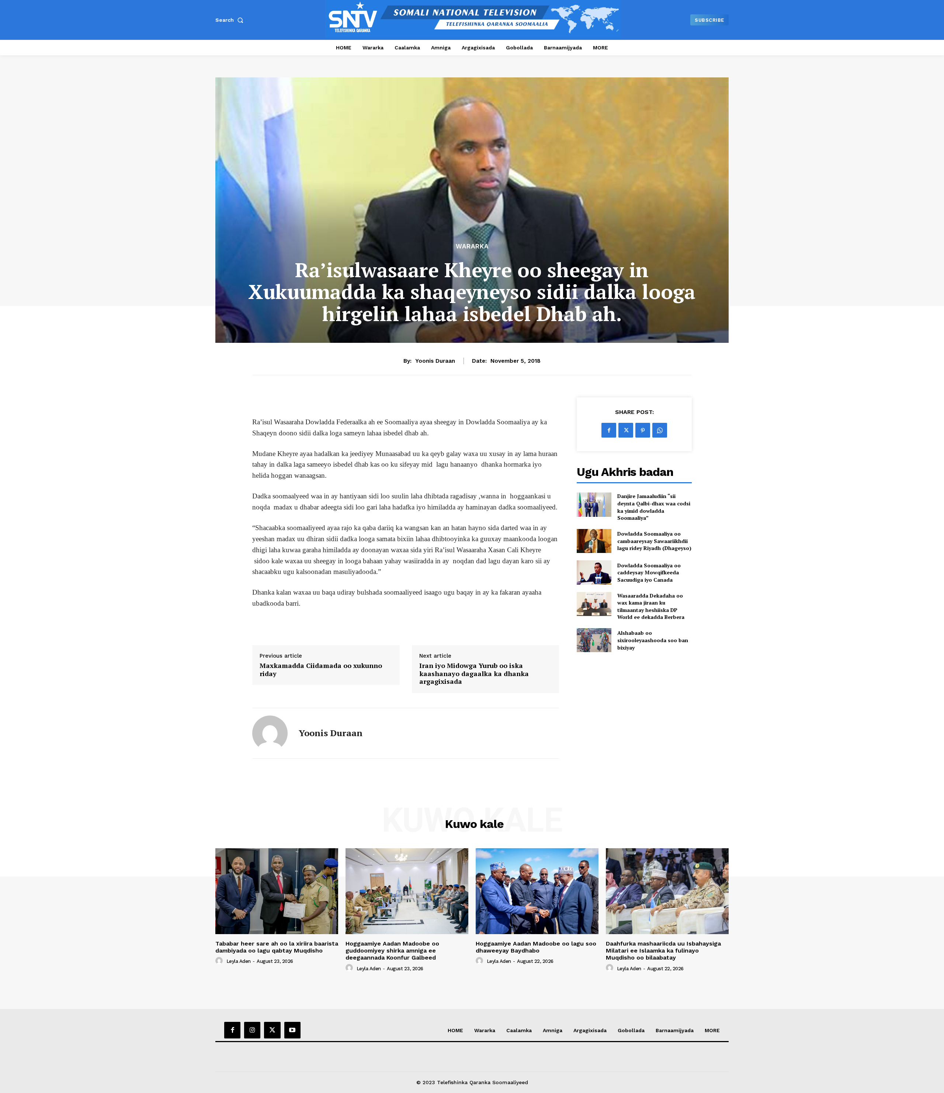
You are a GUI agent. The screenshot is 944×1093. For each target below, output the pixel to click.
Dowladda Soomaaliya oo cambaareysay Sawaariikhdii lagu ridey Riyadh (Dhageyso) (654, 540)
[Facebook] (608, 430)
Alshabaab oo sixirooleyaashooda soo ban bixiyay (652, 640)
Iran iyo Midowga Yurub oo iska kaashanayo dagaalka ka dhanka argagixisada (474, 674)
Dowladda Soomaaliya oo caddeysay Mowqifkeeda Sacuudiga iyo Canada (649, 572)
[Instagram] (252, 1030)
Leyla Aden (238, 961)
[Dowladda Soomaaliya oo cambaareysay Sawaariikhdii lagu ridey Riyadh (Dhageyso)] (594, 541)
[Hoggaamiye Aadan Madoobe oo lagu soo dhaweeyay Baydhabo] (537, 891)
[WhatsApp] (659, 430)
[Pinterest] (642, 430)
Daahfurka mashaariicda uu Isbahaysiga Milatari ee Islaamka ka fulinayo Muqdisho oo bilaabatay (663, 950)
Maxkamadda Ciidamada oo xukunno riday (321, 670)
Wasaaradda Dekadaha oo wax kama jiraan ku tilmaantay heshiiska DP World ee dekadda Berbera (650, 606)
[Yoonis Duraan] (270, 733)
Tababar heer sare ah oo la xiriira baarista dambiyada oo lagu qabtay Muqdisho (276, 947)
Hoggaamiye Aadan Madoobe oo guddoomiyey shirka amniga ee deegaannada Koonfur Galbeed (392, 950)
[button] (230, 20)
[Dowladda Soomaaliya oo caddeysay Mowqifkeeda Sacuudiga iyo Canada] (594, 572)
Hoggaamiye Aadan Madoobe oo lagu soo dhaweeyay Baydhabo (536, 947)
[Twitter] (625, 430)
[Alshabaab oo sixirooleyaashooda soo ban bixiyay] (594, 640)
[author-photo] (220, 961)
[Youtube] (292, 1030)
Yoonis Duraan (435, 361)
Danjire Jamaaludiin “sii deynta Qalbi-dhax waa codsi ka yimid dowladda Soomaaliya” (653, 506)
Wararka (472, 246)
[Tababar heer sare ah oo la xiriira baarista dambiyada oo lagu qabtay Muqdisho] (276, 891)
